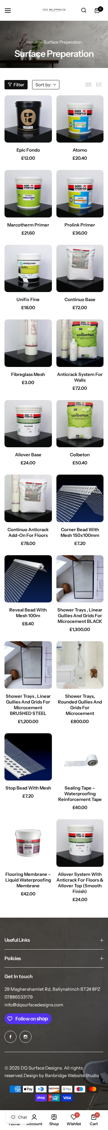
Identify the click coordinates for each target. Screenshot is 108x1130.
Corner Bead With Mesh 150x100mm (80, 532)
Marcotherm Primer (28, 225)
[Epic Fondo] (28, 119)
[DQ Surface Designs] (54, 10)
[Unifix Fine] (28, 268)
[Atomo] (80, 119)
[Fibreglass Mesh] (28, 343)
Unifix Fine (28, 299)
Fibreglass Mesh (28, 374)
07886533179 (18, 997)
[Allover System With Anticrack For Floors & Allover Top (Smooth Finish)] (80, 843)
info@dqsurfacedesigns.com (33, 1005)
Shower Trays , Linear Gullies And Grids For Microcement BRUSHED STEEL (28, 704)
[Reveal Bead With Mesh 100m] (28, 579)
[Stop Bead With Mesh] (28, 757)
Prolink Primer (79, 225)
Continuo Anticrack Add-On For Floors (28, 532)
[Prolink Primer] (80, 193)
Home (32, 42)
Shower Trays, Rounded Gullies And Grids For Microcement (80, 704)
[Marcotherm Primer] (28, 193)
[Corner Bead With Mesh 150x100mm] (80, 498)
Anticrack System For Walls (80, 377)
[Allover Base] (28, 424)
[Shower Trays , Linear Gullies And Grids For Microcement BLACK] (80, 579)
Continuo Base (79, 299)
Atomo (80, 150)
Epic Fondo (28, 150)
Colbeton (80, 454)
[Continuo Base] (80, 268)
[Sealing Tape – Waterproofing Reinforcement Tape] (80, 757)
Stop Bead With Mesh (28, 788)
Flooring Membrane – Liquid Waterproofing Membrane (28, 879)
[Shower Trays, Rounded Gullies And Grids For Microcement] (80, 665)
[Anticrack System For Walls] (80, 343)
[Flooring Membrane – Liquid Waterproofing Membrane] (28, 843)
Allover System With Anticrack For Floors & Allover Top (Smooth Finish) (80, 882)
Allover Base (28, 454)
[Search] (83, 10)
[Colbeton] (80, 424)
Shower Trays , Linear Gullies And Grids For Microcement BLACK (79, 615)
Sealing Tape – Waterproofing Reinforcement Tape (80, 793)
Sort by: (43, 85)
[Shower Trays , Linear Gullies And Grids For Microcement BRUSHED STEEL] (28, 665)
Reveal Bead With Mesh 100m (28, 612)
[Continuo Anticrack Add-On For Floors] (28, 498)
